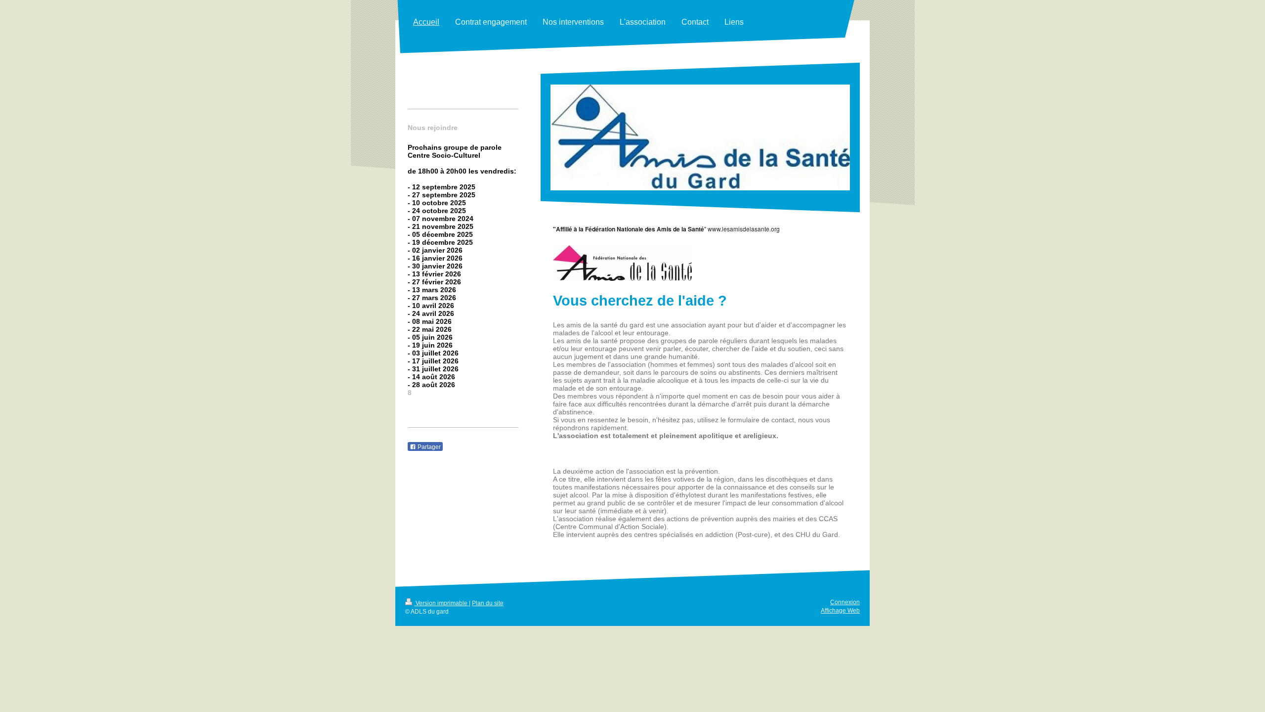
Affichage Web (840, 610)
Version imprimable (441, 603)
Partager (428, 447)
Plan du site (488, 603)
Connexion (845, 602)
